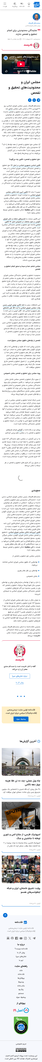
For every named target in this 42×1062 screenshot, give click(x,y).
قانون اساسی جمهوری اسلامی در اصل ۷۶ (25, 165)
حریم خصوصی (21, 1043)
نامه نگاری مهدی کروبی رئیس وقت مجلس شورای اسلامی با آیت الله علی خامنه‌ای (21, 306)
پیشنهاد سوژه (21, 997)
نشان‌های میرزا (21, 956)
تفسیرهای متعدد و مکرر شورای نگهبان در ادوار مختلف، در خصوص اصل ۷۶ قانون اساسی (21, 221)
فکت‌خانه (21, 974)
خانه (21, 970)
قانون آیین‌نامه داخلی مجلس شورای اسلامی (24, 532)
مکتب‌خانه (21, 985)
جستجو (21, 993)
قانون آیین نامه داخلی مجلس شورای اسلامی (23, 193)
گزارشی (19, 429)
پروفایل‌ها (21, 978)
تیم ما (21, 960)
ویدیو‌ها (21, 982)
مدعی (10, 108)
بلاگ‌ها (21, 989)
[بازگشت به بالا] (5, 915)
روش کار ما (20, 682)
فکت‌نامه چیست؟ (21, 948)
